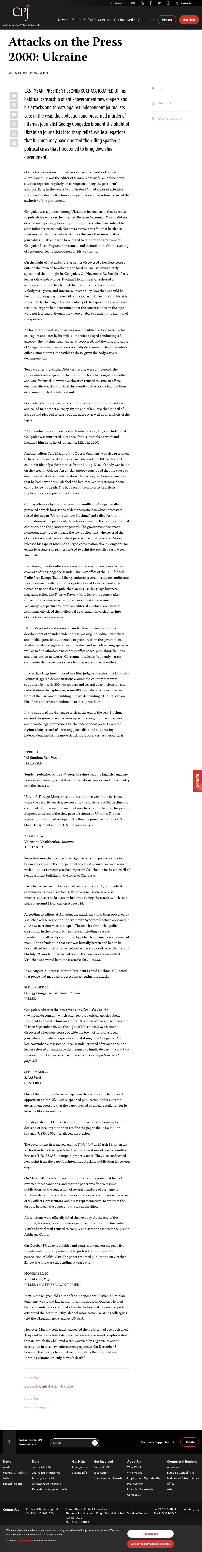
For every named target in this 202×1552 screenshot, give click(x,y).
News (7, 1461)
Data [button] (75, 19)
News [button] (62, 19)
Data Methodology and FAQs (49, 1489)
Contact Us (134, 1494)
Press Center (135, 1483)
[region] (101, 1538)
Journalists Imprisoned (46, 1472)
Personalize (150, 1533)
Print (161, 88)
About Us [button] (145, 19)
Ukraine (67, 1387)
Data (35, 1461)
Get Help (189, 19)
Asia (169, 1489)
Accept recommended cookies (150, 1543)
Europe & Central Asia (40, 1387)
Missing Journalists (43, 1478)
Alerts (6, 1467)
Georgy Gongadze (37, 1407)
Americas (173, 1467)
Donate (167, 19)
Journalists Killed (42, 1467)
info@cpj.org (191, 1509)
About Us (134, 1461)
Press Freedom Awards (108, 1478)
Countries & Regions (182, 1461)
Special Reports (12, 1483)
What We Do (134, 1467)
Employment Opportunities (144, 1478)
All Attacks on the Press (46, 1483)
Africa (170, 1483)
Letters (7, 1478)
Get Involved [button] (123, 19)
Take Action (101, 1472)
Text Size (164, 104)
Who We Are (134, 1472)
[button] (195, 3)
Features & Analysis (15, 1472)
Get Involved (103, 1461)
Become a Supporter (155, 1442)
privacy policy (25, 1541)
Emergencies (80, 1467)
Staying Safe (79, 1472)
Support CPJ (101, 1467)
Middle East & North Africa (183, 1478)
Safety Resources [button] (96, 19)
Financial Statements (140, 1489)
